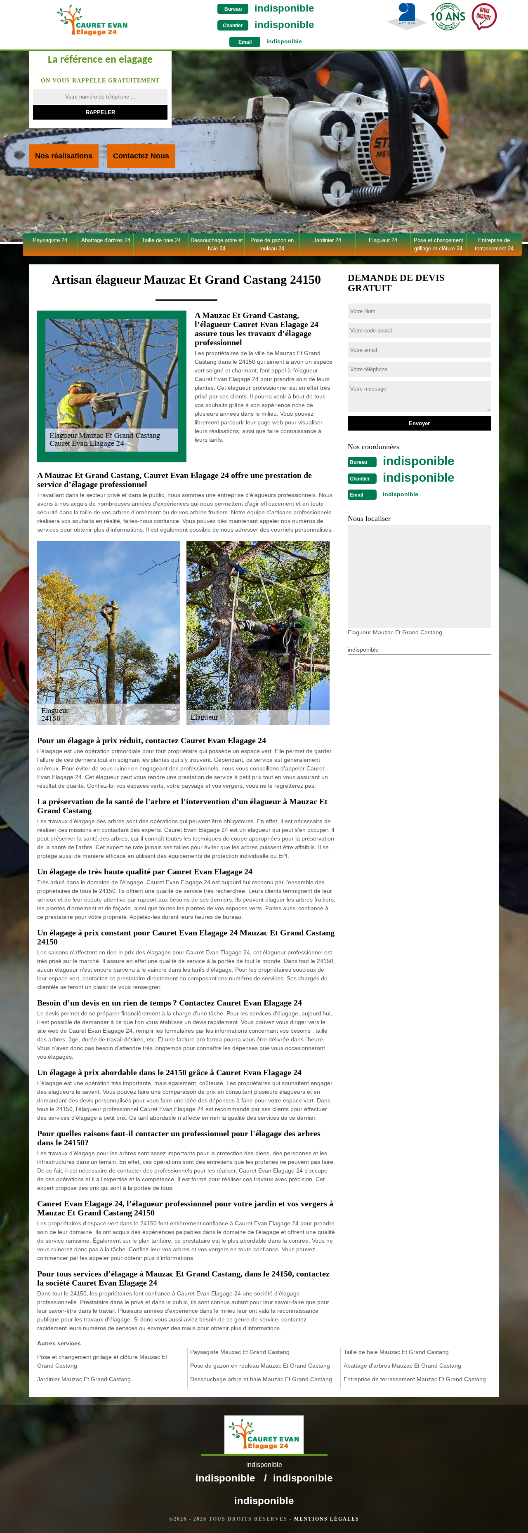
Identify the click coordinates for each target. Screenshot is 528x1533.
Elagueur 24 (383, 240)
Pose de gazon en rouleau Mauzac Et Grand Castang (260, 1365)
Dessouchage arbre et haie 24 (217, 244)
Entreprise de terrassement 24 (494, 244)
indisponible (284, 8)
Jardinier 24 (327, 240)
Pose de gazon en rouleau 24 (272, 244)
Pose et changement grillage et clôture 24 (438, 244)
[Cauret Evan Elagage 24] (92, 20)
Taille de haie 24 (161, 240)
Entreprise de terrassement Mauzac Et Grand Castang (415, 1379)
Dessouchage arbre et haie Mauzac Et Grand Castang (261, 1379)
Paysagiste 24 (50, 240)
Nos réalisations (63, 156)
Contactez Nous (141, 156)
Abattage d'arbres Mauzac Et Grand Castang (402, 1365)
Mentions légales (326, 1519)
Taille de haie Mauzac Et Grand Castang (396, 1352)
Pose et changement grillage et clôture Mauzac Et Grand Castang (102, 1361)
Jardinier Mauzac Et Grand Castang (84, 1379)
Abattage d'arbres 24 (105, 240)
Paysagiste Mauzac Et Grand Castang (240, 1352)
